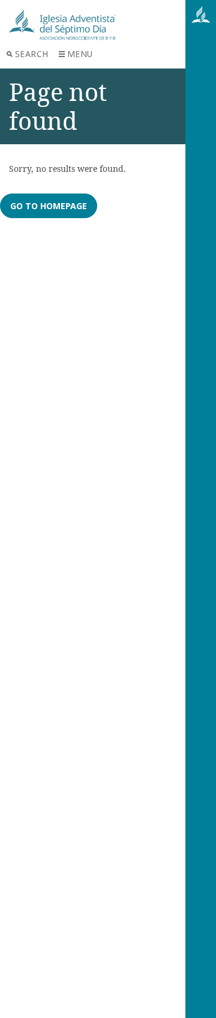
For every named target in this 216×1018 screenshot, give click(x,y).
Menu (80, 53)
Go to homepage (48, 206)
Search (32, 53)
